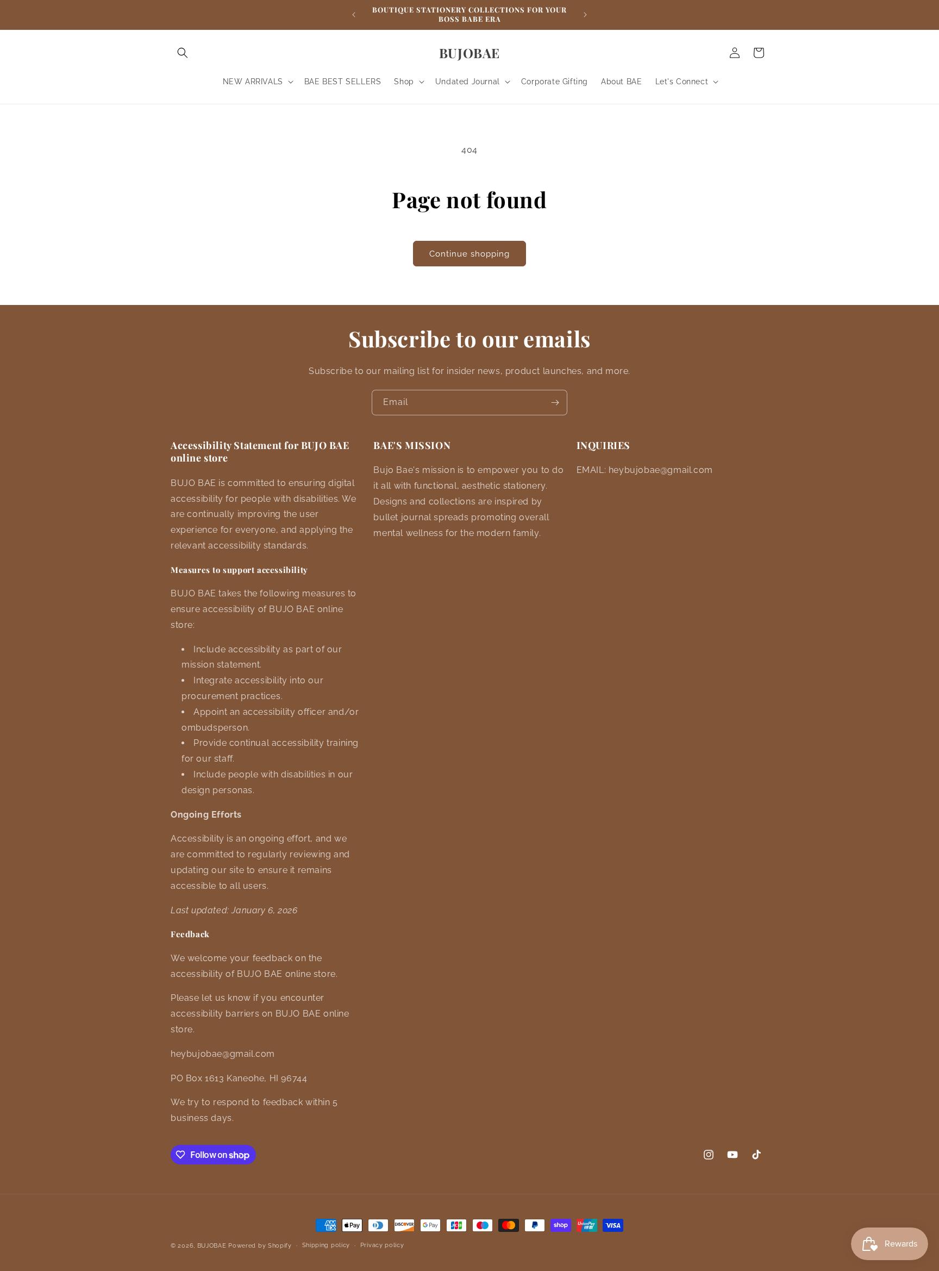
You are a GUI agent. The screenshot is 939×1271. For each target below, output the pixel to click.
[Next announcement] (585, 14)
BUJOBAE (212, 1245)
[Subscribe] (555, 402)
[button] (183, 53)
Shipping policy (326, 1245)
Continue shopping (469, 254)
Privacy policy (382, 1245)
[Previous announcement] (354, 14)
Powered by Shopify (260, 1245)
